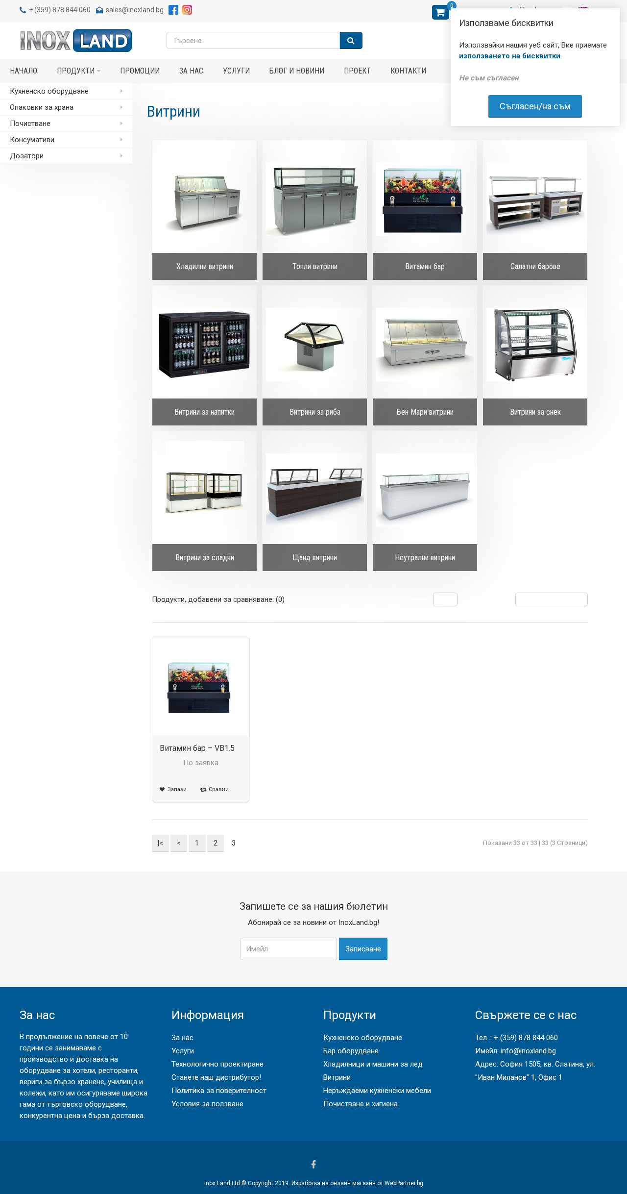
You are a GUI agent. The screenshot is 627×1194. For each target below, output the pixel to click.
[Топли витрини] (315, 199)
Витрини (337, 1077)
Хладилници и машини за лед (373, 1064)
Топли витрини (315, 266)
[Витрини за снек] (535, 345)
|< (160, 843)
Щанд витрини (314, 557)
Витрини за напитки (204, 412)
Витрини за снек (535, 412)
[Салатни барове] (535, 199)
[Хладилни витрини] (204, 199)
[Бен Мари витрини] (425, 345)
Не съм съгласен (488, 78)
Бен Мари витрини (425, 412)
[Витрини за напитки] (204, 345)
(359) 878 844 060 (62, 10)
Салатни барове (535, 266)
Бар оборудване (351, 1050)
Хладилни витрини (204, 266)
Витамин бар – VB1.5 (197, 748)
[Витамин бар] (425, 199)
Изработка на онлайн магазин (333, 1183)
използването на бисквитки (509, 55)
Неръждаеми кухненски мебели (377, 1090)
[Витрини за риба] (315, 345)
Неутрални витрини (425, 557)
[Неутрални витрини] (425, 490)
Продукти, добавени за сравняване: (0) (218, 599)
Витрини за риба (314, 412)
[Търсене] (351, 40)
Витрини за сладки (204, 557)
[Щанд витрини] (315, 490)
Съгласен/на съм (535, 106)
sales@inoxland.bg (135, 10)
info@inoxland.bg (528, 1050)
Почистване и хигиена (360, 1103)
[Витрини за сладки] (204, 490)
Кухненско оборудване (362, 1037)
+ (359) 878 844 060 (526, 1037)
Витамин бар (425, 266)
